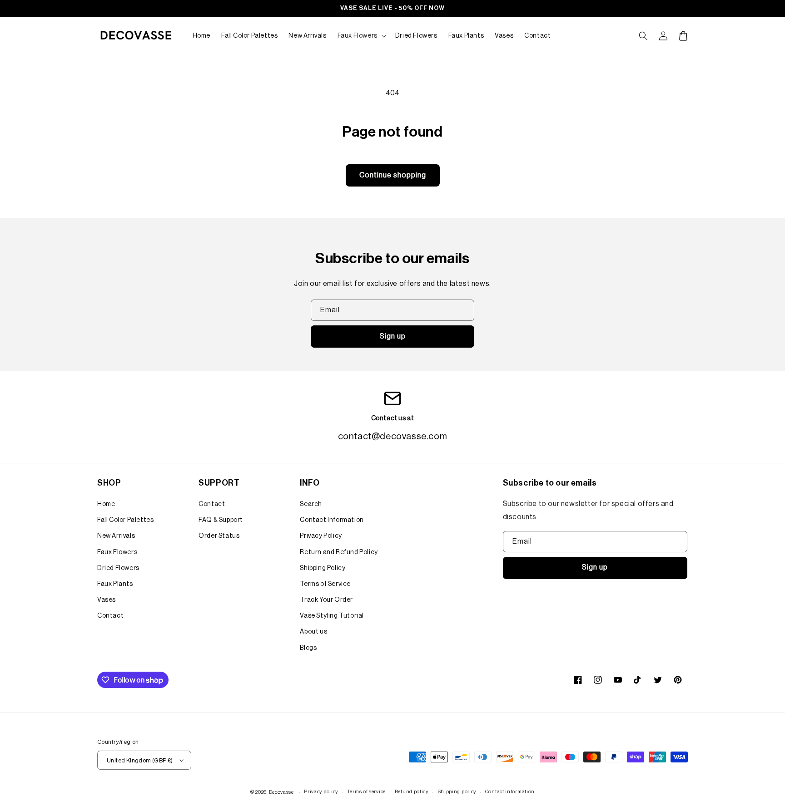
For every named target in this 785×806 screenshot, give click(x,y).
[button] (361, 35)
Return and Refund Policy (339, 552)
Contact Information (331, 520)
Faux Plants (115, 584)
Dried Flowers (118, 568)
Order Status (219, 536)
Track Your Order (326, 600)
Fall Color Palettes (125, 520)
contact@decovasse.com (392, 436)
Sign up (393, 336)
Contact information (510, 791)
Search (311, 504)
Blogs (308, 648)
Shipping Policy (322, 568)
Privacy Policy (321, 536)
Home (106, 504)
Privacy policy (321, 791)
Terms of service (366, 791)
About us (313, 632)
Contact (110, 616)
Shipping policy (457, 791)
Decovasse (281, 792)
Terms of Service (325, 584)
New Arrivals (116, 536)
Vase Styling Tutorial (332, 616)
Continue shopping (392, 175)
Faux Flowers (117, 552)
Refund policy (411, 791)
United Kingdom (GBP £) (140, 760)
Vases (106, 600)
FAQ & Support (221, 520)
